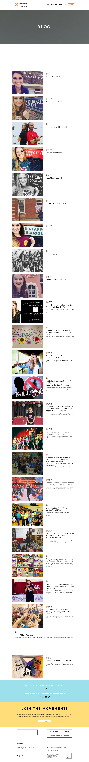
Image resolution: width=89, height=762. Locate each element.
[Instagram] (46, 689)
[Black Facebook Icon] (17, 756)
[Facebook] (43, 689)
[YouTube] (46, 697)
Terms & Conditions (50, 754)
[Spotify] (49, 697)
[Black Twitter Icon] (22, 756)
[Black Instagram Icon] (20, 756)
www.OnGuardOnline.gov (53, 755)
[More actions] (74, 73)
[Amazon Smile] (24, 756)
